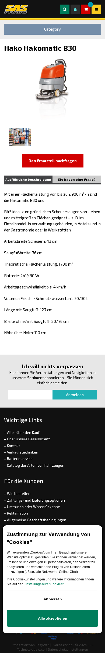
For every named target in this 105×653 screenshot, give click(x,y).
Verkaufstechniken (22, 452)
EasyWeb (43, 645)
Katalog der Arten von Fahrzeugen (35, 465)
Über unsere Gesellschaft (28, 439)
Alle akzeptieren (52, 618)
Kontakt (13, 446)
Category (52, 29)
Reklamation (17, 513)
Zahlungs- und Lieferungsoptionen (36, 500)
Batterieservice (20, 458)
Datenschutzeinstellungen (68, 649)
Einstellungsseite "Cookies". (43, 584)
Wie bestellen (18, 493)
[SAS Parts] (16, 9)
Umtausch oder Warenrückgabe (33, 507)
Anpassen (52, 599)
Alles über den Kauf (23, 432)
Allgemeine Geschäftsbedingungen (36, 520)
